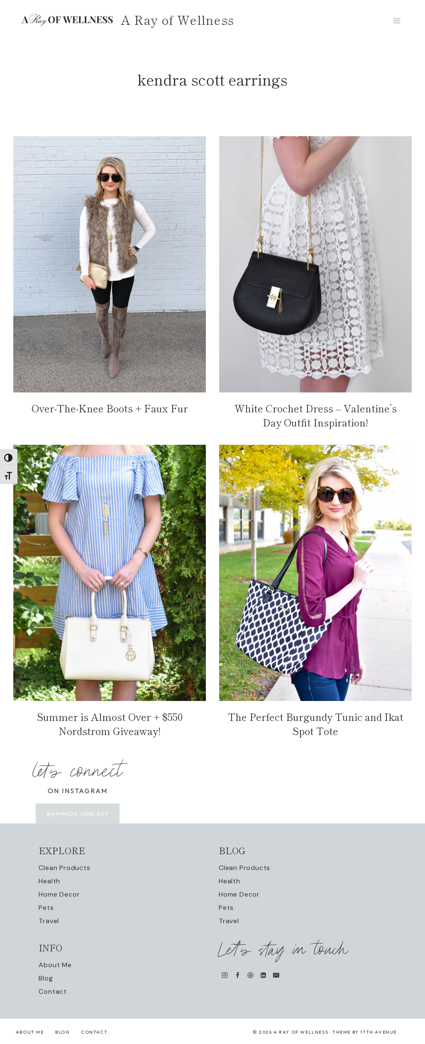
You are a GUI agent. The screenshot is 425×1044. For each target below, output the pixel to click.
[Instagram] (225, 975)
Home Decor (59, 894)
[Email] (276, 975)
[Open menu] (396, 20)
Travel (49, 921)
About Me (55, 965)
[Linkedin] (263, 975)
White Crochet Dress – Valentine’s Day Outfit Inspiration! (315, 415)
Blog (46, 978)
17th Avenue (378, 1032)
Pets (46, 907)
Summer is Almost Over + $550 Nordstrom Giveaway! (110, 723)
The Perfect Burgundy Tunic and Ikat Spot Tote (315, 723)
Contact (53, 991)
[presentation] (109, 264)
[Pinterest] (250, 975)
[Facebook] (238, 975)
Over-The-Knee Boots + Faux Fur (110, 408)
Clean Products (64, 867)
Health (49, 881)
